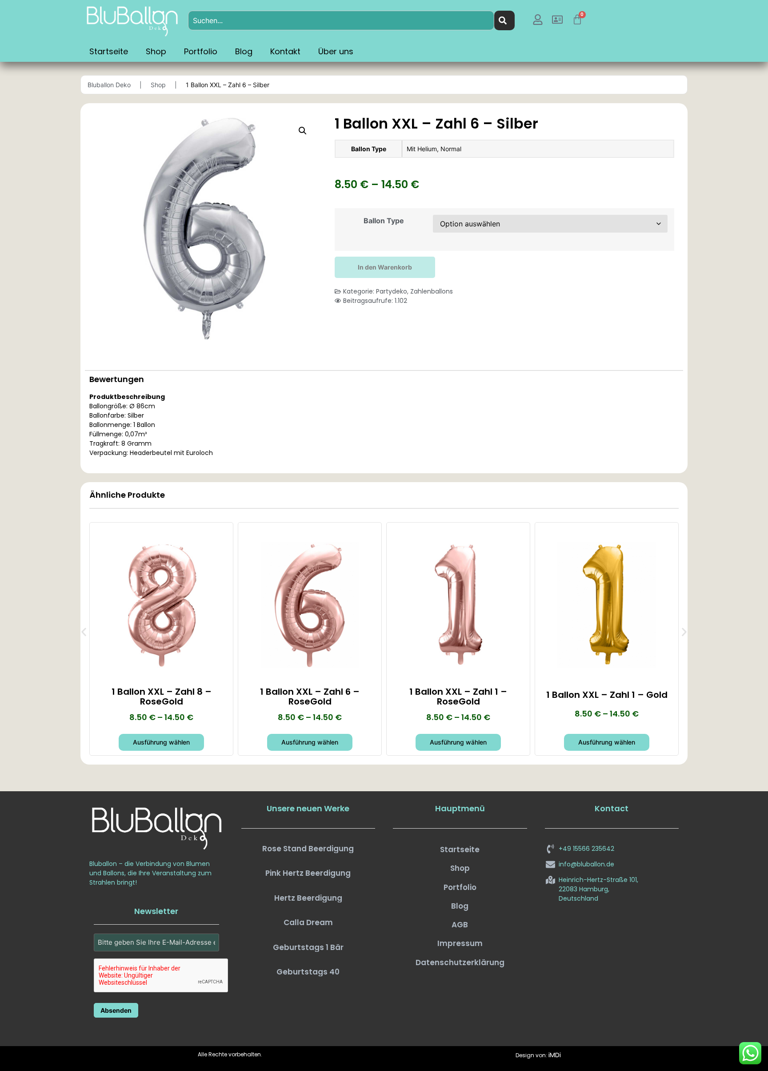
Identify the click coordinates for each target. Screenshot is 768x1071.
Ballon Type (384, 220)
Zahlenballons (431, 291)
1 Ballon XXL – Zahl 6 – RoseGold (310, 696)
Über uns (335, 51)
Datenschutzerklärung (460, 962)
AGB (460, 924)
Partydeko (391, 291)
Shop (156, 51)
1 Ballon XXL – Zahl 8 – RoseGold (162, 696)
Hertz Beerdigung (308, 898)
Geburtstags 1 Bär (308, 947)
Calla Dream (308, 922)
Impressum (460, 943)
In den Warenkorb (385, 267)
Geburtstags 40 (308, 971)
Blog (243, 51)
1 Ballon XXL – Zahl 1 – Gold (607, 694)
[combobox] (341, 20)
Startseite (108, 51)
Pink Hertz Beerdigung (308, 873)
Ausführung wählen (161, 742)
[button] (303, 131)
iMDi (554, 1055)
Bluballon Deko (109, 85)
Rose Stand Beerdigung (308, 848)
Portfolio (200, 51)
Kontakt (285, 51)
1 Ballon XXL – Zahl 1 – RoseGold (458, 696)
